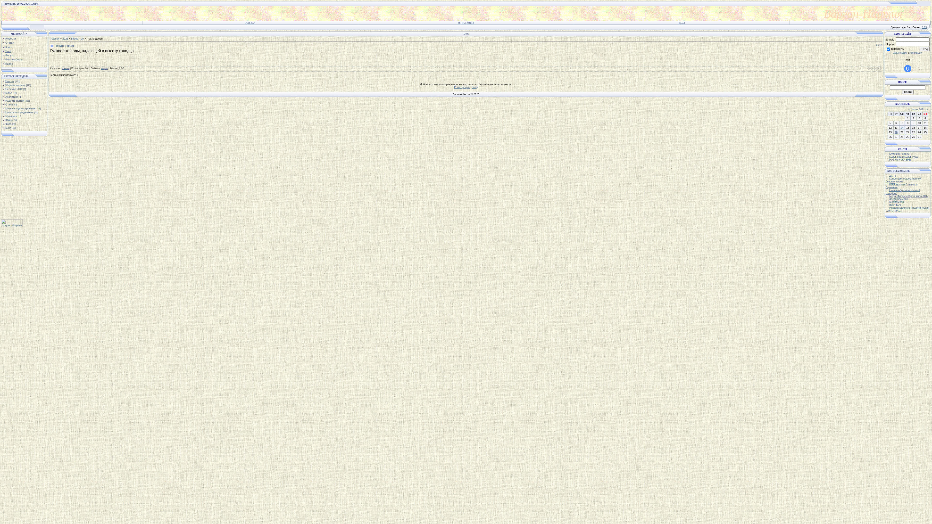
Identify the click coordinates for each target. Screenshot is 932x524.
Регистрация (466, 23)
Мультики (11, 116)
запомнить (897, 48)
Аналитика (11, 96)
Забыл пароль (900, 53)
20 (82, 38)
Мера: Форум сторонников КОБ (908, 196)
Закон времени (898, 198)
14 (901, 127)
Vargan (104, 68)
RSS (924, 27)
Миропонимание (15, 85)
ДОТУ (893, 175)
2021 (65, 38)
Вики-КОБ (895, 204)
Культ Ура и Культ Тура (903, 156)
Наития (9, 81)
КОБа (8, 92)
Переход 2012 (14, 89)
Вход (682, 23)
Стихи (9, 104)
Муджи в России (899, 153)
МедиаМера (896, 201)
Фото (8, 124)
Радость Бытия (14, 100)
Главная (250, 23)
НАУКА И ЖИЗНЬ (900, 159)
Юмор (9, 120)
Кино (8, 127)
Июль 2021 (918, 109)
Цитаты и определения (19, 112)
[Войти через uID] (907, 68)
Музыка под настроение (20, 108)
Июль (74, 38)
